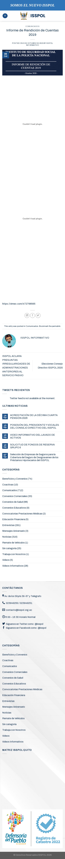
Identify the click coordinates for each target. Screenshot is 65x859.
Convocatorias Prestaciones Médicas (22, 513)
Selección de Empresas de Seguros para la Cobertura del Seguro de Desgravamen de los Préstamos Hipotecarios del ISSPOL (34, 457)
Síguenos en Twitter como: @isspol (24, 624)
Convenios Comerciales (14, 496)
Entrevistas (8, 525)
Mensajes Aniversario (13, 531)
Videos (6, 560)
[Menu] (5, 15)
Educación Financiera (13, 519)
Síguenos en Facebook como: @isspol (26, 628)
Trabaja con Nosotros (14, 554)
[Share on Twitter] (38, 315)
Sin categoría (9, 548)
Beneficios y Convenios (14, 478)
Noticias (6, 536)
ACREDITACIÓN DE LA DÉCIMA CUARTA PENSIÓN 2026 (34, 416)
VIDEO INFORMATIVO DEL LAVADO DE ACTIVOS (32, 436)
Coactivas (7, 484)
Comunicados (32, 26)
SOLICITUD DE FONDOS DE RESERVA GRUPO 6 (32, 446)
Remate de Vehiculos (13, 542)
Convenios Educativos (14, 507)
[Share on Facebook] (32, 315)
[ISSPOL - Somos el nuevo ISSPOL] (33, 16)
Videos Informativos (12, 565)
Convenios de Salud (12, 502)
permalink (56, 326)
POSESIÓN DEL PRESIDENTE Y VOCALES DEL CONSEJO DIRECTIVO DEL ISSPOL (34, 426)
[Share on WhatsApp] (26, 315)
